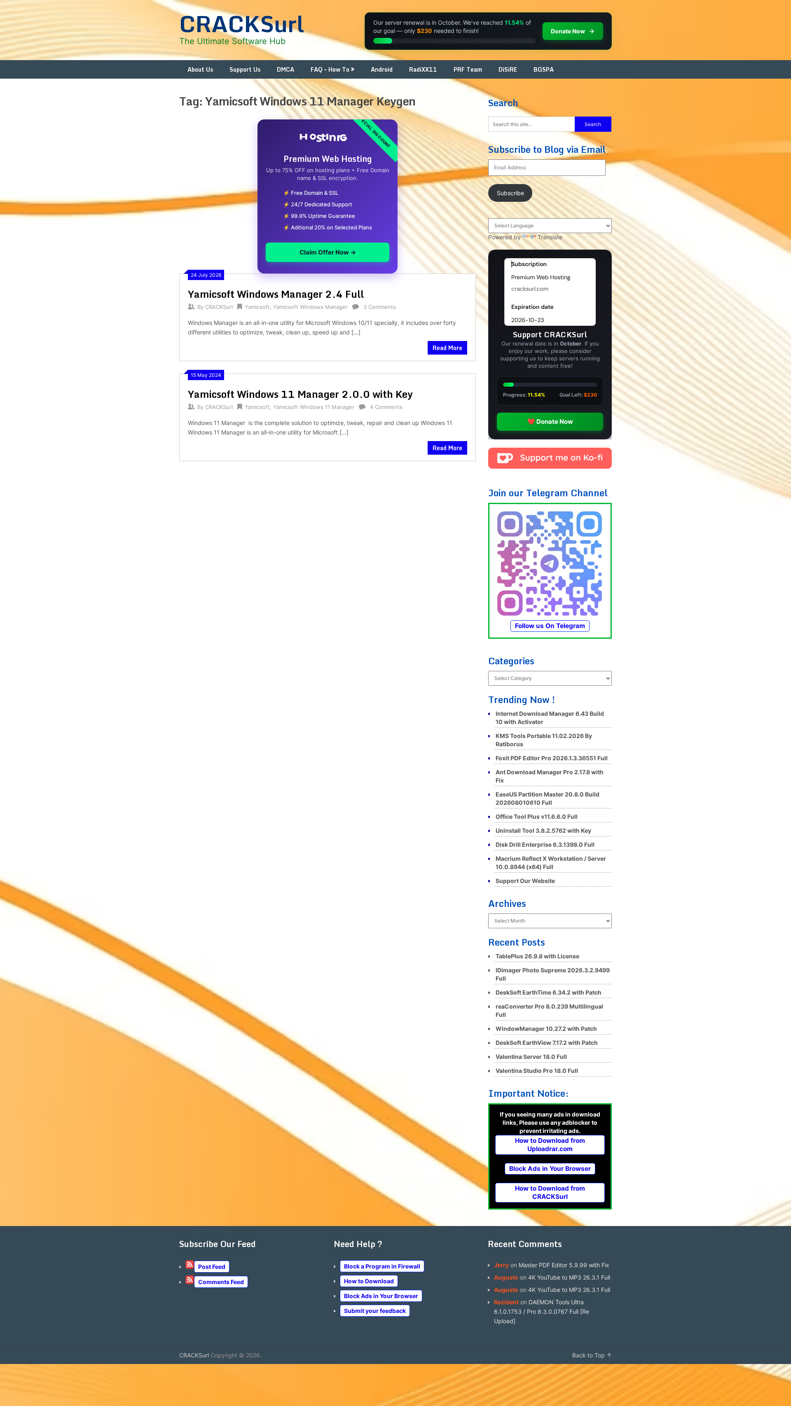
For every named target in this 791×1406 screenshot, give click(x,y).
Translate (550, 237)
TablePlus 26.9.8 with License (537, 956)
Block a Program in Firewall (382, 1266)
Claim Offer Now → (328, 252)
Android (382, 69)
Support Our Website (525, 880)
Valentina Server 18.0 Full (531, 1056)
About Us (200, 69)
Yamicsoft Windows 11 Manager (313, 407)
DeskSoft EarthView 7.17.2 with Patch (547, 1042)
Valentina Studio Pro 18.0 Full (537, 1070)
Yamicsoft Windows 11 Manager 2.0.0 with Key (300, 394)
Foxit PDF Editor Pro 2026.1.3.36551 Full (552, 757)
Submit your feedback (375, 1310)
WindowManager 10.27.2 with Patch (546, 1028)
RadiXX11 (423, 69)
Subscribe (510, 192)
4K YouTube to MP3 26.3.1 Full (569, 1277)
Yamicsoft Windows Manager (310, 307)
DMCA (285, 69)
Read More (447, 348)
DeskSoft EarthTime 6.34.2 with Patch (548, 992)
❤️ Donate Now (550, 421)
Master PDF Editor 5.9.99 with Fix (564, 1264)
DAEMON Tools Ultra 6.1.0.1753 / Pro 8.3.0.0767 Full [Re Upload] (541, 1311)
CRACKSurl (241, 23)
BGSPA (544, 69)
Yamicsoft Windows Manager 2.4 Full (276, 294)
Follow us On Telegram (550, 626)
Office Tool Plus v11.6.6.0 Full (537, 816)
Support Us (244, 69)
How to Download (369, 1281)
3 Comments (379, 307)
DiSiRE (507, 69)
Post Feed (211, 1266)
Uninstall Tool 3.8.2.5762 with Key (543, 830)
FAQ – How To (330, 69)
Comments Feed (221, 1281)
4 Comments (386, 407)
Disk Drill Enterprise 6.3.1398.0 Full (545, 844)
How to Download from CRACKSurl (550, 1192)
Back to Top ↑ (592, 1355)
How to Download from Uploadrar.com (550, 1145)
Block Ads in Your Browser (550, 1168)
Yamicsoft (257, 307)
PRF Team (468, 69)
